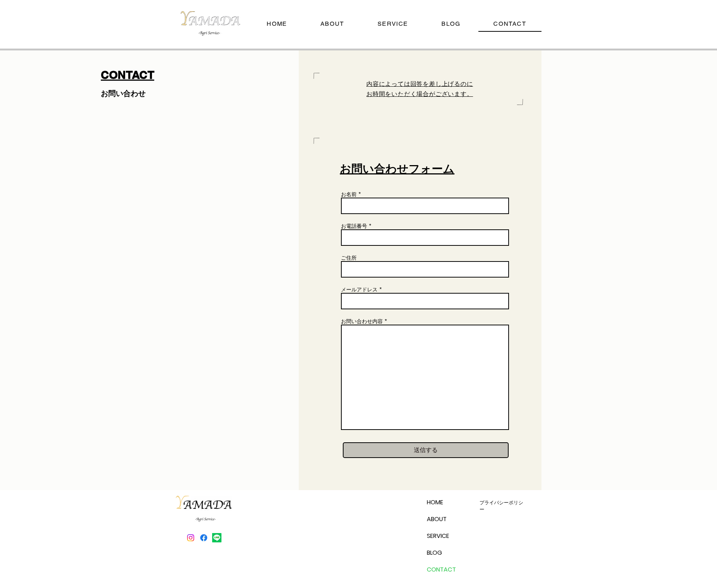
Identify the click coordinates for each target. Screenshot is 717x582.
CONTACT (441, 569)
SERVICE (438, 536)
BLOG (434, 552)
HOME (435, 502)
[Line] (216, 537)
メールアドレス (359, 289)
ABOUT (437, 519)
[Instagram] (190, 537)
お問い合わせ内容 (362, 321)
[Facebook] (203, 537)
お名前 (349, 194)
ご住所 (349, 257)
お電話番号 (354, 226)
